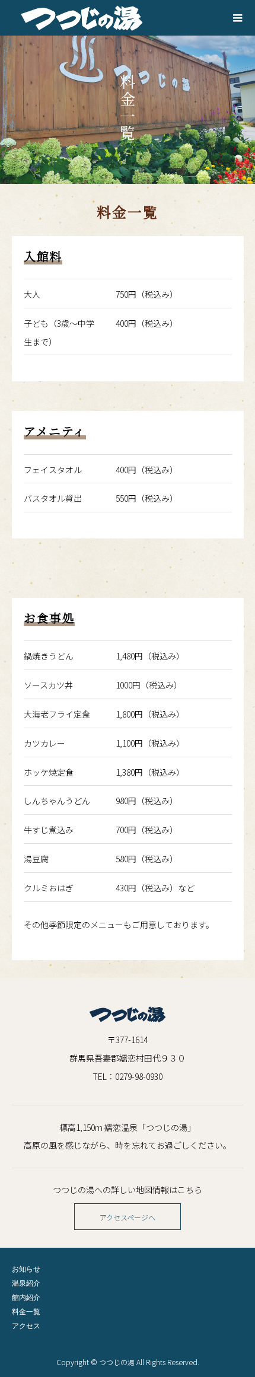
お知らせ (26, 1269)
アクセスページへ (127, 1217)
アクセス (26, 1326)
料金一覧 (26, 1311)
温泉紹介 (26, 1283)
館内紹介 (26, 1297)
